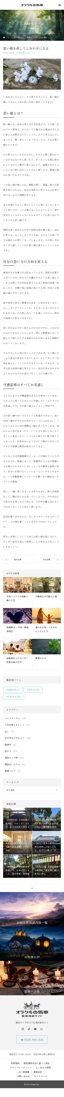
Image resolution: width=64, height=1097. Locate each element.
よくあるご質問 (43, 1067)
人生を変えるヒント (26, 52)
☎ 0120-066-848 (32, 1040)
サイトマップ (40, 1076)
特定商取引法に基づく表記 (37, 1063)
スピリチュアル (12, 718)
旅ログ (8, 751)
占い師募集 (23, 1071)
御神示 (8, 744)
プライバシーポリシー (21, 1067)
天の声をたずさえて (14, 737)
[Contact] (41, 1028)
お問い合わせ (23, 1076)
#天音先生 (13, 696)
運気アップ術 (11, 757)
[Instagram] (22, 1028)
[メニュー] (59, 5)
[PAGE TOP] (32, 888)
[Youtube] (35, 1028)
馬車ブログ (10, 770)
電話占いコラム (12, 764)
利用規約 (15, 1063)
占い (7, 731)
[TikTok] (28, 1028)
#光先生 (33, 689)
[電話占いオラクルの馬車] (32, 1009)
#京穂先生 (13, 689)
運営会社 (37, 1071)
